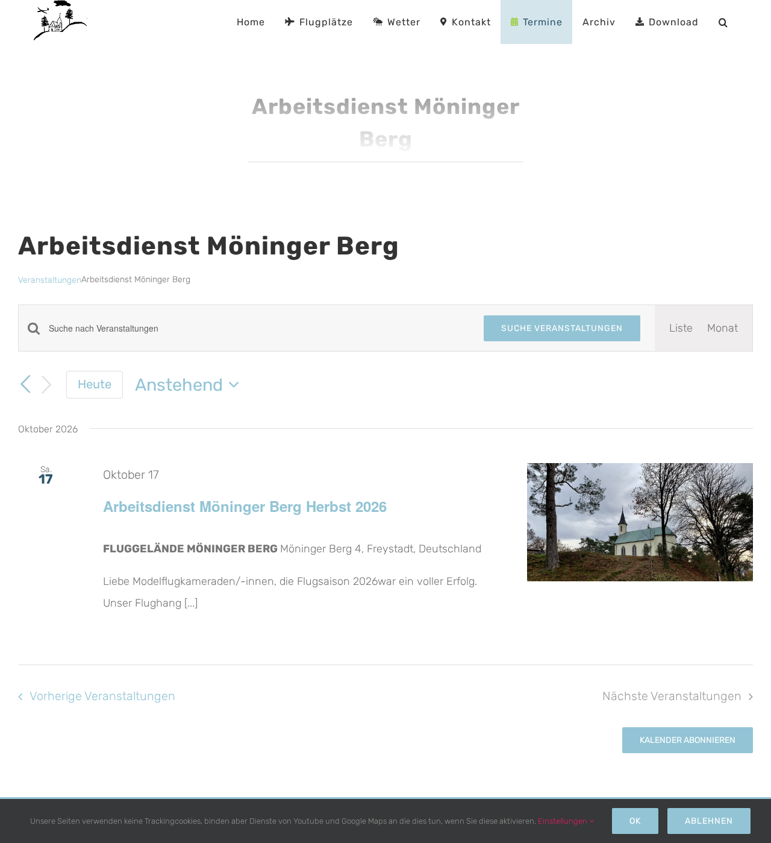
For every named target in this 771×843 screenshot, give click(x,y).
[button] (723, 22)
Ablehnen (709, 821)
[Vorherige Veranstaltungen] (25, 384)
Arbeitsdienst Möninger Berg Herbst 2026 (245, 506)
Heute (94, 384)
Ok (635, 821)
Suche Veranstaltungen (562, 328)
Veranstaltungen (49, 280)
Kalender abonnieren (687, 740)
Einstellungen (563, 821)
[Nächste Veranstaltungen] (47, 385)
